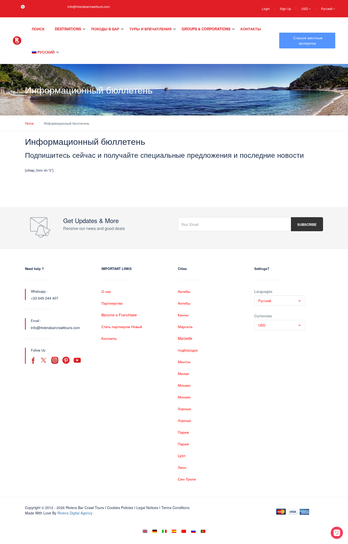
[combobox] (279, 300)
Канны (183, 314)
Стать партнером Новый (121, 326)
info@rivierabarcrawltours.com (89, 6)
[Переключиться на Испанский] (174, 531)
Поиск (38, 28)
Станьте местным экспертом (308, 40)
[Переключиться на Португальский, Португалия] (203, 531)
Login (266, 8)
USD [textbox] (261, 325)
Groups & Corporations (206, 28)
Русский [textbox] (264, 300)
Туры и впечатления (150, 28)
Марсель (185, 326)
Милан (183, 373)
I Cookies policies (119, 507)
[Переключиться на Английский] (145, 531)
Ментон (184, 361)
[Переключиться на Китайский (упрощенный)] (184, 531)
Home (29, 123)
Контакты (250, 28)
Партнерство (112, 303)
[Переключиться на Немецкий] (154, 531)
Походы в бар (105, 28)
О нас (106, 291)
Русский (327, 8)
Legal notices (147, 507)
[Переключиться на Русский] (193, 531)
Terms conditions (175, 507)
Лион (182, 467)
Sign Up (285, 8)
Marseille (185, 338)
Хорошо (184, 408)
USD (305, 8)
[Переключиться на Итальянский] (164, 531)
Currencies (263, 315)
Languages (263, 291)
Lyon (181, 455)
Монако (184, 385)
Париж (183, 432)
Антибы (184, 291)
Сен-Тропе (187, 479)
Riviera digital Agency (74, 512)
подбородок (188, 350)
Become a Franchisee (119, 314)
